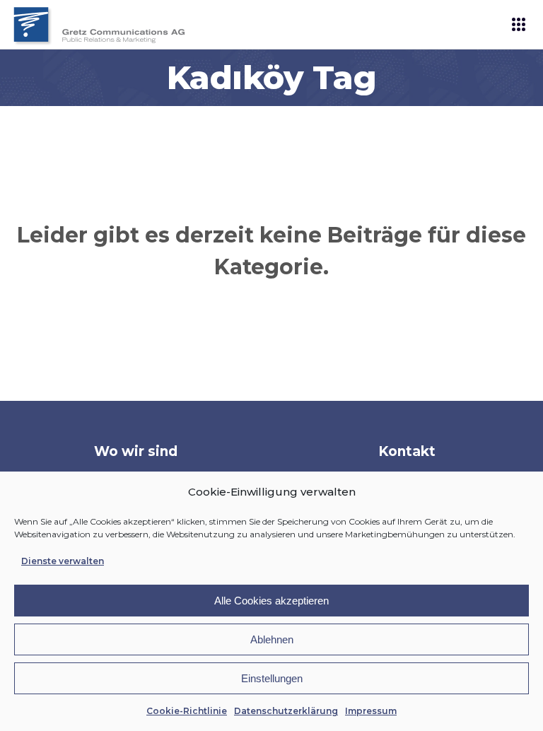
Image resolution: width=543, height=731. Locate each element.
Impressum (371, 711)
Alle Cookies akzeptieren (271, 601)
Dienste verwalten (62, 561)
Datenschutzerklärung (286, 711)
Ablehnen (271, 639)
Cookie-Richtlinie (186, 711)
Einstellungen (272, 678)
